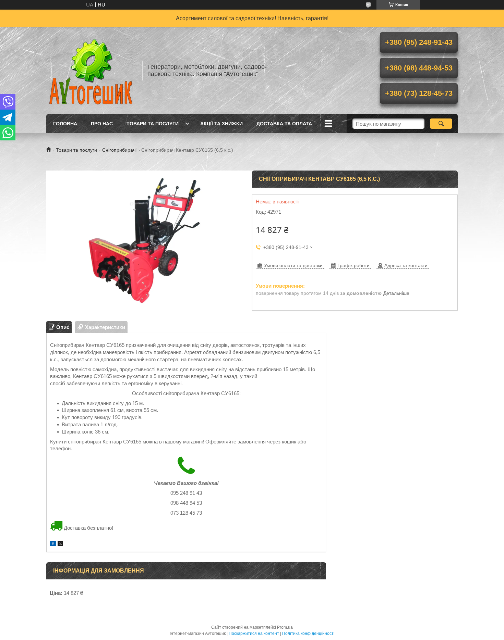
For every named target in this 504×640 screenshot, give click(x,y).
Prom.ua (285, 627)
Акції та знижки (221, 123)
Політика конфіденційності (308, 633)
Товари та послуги (153, 123)
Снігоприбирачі (119, 150)
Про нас (102, 123)
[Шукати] (441, 123)
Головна (65, 123)
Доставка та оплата (284, 123)
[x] (60, 544)
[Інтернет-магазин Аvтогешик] (90, 70)
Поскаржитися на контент (254, 633)
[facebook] (53, 544)
